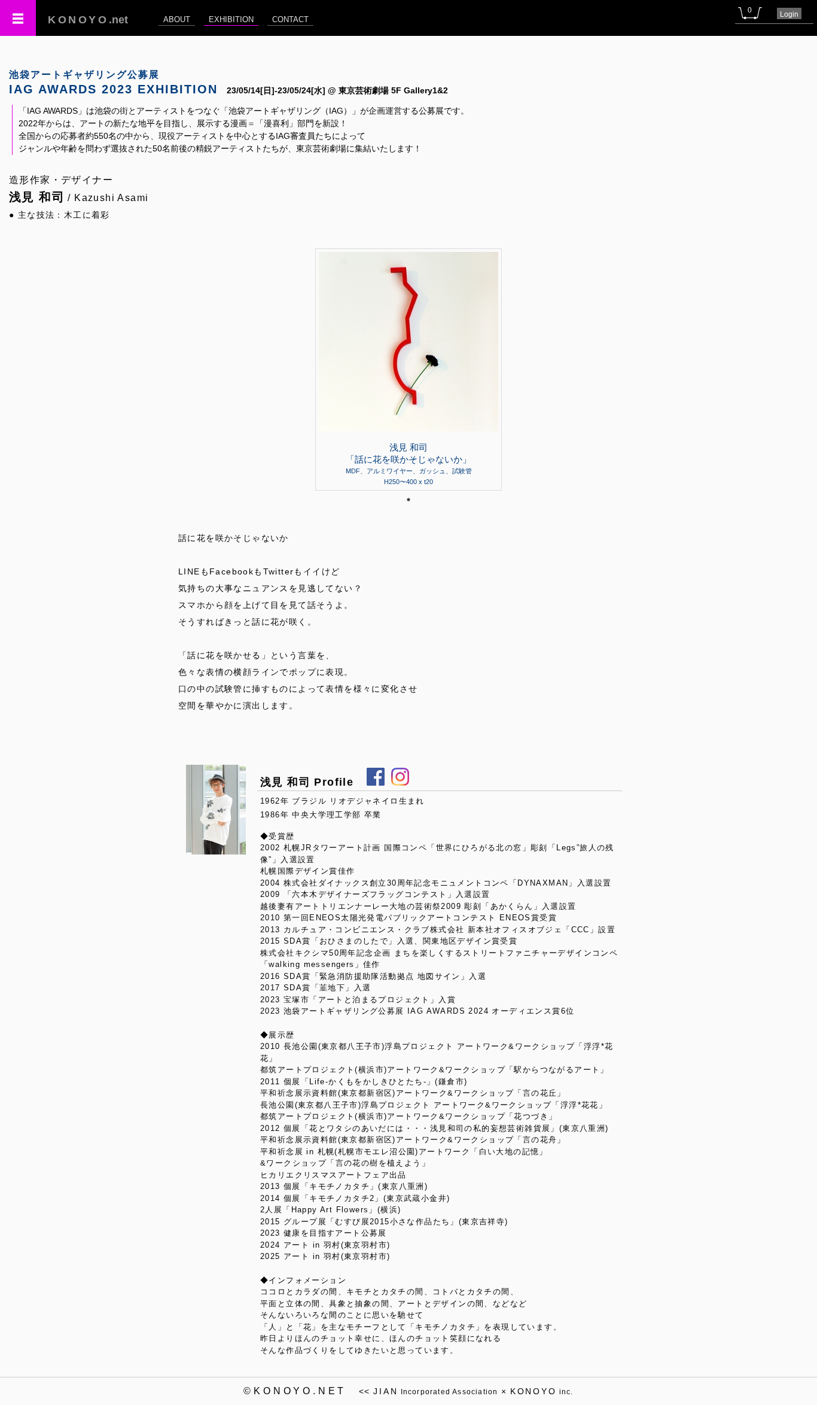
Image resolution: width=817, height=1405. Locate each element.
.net (88, 20)
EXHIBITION (231, 19)
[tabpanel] (408, 369)
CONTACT (290, 19)
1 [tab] (408, 500)
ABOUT (176, 19)
